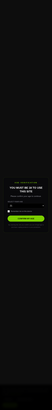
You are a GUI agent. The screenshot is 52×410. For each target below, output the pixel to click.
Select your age (15, 202)
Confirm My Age (26, 219)
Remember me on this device (21, 211)
